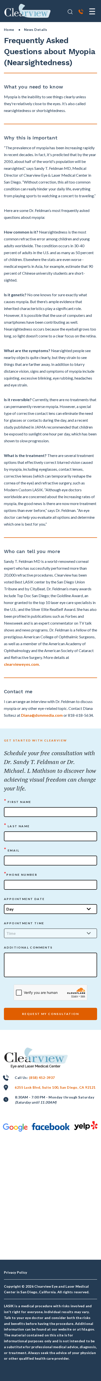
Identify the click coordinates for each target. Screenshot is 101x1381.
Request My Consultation (50, 1014)
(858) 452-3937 (42, 1077)
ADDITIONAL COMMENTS (28, 947)
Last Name (17, 825)
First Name (17, 801)
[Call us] (80, 12)
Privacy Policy (15, 1272)
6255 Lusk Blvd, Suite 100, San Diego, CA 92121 (55, 1087)
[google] (15, 1127)
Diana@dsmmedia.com (42, 715)
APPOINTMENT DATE (24, 899)
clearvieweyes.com (21, 664)
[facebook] (51, 1126)
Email (12, 849)
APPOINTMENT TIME (24, 923)
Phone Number (20, 874)
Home (9, 29)
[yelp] (86, 1125)
